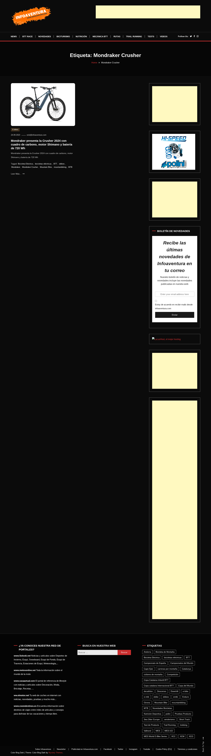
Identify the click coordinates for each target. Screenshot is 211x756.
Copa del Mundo (186, 685)
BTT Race (27, 36)
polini (168, 714)
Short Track (185, 719)
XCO (191, 736)
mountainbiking (60, 167)
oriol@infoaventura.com (36, 135)
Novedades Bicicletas (162, 708)
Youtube (146, 749)
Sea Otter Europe (152, 719)
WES (158, 731)
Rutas (117, 36)
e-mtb (147, 697)
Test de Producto (152, 725)
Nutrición (81, 36)
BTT (55, 164)
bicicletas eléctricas (43, 164)
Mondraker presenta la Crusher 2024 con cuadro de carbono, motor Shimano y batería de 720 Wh (41, 144)
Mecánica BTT (100, 36)
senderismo (170, 719)
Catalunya (186, 669)
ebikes (62, 164)
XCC (174, 736)
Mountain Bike (46, 167)
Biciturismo (63, 36)
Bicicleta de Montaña (165, 652)
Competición (173, 674)
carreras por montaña (168, 669)
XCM (182, 736)
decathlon (148, 691)
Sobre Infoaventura (43, 749)
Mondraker (15, 167)
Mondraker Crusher (30, 167)
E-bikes (15, 130)
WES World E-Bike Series (155, 736)
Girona (147, 702)
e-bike (186, 691)
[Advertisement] (148, 11)
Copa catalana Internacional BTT (159, 685)
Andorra (148, 652)
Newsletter (61, 749)
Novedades (44, 36)
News (14, 36)
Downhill (175, 691)
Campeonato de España (155, 663)
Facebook (108, 749)
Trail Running (134, 36)
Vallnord (148, 731)
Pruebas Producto (183, 714)
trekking (184, 725)
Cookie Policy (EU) (164, 749)
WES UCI (169, 731)
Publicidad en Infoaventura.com (84, 749)
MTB (70, 167)
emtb (176, 697)
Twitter (120, 749)
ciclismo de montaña (153, 674)
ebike (156, 697)
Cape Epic (149, 669)
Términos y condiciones (187, 749)
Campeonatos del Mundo (182, 663)
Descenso (162, 691)
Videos (163, 36)
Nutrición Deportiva (153, 714)
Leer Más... (16, 174)
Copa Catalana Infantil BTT (156, 680)
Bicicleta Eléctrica (25, 164)
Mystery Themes (56, 753)
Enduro (186, 697)
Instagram (133, 749)
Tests (151, 36)
